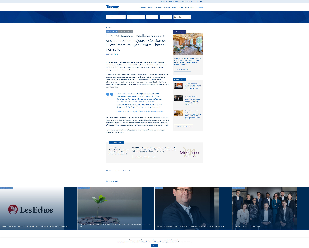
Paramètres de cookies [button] (184, 242)
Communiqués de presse (125, 31)
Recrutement (164, 1)
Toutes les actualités (183, 126)
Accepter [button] (154, 245)
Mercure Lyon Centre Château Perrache (121, 171)
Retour (110, 28)
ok (197, 2)
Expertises (158, 7)
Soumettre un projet (174, 1)
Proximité (167, 7)
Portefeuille (189, 7)
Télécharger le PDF (183, 69)
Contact (183, 1)
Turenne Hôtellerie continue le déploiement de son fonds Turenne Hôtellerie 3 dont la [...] (193, 116)
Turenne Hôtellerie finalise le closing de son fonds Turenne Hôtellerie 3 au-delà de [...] (192, 102)
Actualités (199, 7)
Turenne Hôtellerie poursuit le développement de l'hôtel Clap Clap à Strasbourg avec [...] (193, 87)
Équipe (150, 7)
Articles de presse (112, 31)
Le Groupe (142, 7)
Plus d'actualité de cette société (145, 157)
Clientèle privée (177, 7)
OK (189, 17)
